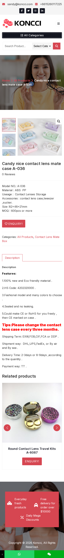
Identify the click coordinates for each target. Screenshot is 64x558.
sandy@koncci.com (20, 4)
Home (6, 80)
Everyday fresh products (21, 503)
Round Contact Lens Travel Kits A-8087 (32, 450)
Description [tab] (12, 257)
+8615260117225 (50, 4)
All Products (22, 80)
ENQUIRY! (15, 223)
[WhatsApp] (19, 554)
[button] (59, 121)
